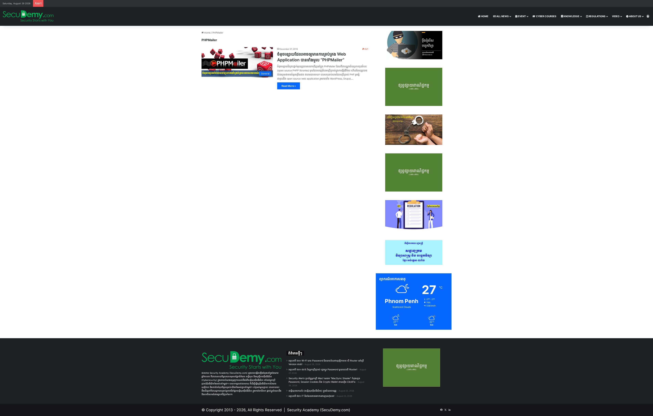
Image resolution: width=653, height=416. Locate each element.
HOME (484, 16)
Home (207, 32)
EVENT (521, 16)
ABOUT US (635, 16)
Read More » (288, 85)
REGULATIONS (596, 16)
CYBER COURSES (545, 16)
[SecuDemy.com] (28, 16)
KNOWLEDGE (571, 16)
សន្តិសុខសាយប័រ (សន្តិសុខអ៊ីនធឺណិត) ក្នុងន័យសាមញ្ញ (312, 390)
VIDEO (615, 16)
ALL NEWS (502, 16)
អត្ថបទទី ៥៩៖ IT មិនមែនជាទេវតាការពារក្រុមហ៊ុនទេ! (311, 396)
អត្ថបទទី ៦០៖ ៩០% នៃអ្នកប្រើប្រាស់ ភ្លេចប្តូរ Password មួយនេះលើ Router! (323, 369)
